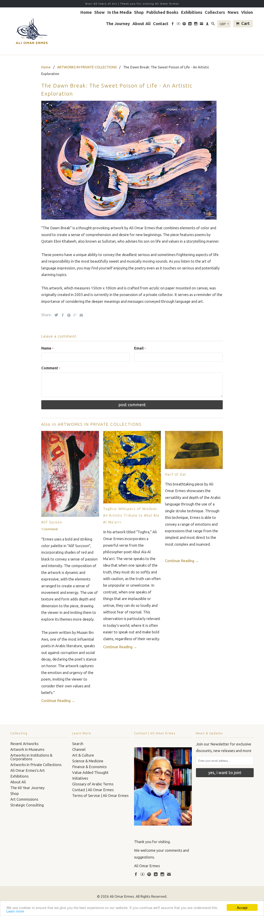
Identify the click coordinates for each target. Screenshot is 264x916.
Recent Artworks (24, 744)
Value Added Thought (90, 772)
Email (140, 348)
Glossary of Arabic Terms (92, 784)
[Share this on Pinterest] (68, 315)
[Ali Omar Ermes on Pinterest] (184, 24)
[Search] (213, 24)
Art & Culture (83, 755)
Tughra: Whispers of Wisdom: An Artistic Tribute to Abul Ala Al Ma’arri (131, 515)
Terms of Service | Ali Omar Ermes (100, 795)
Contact (161, 24)
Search (77, 744)
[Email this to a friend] (80, 315)
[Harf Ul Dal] (194, 468)
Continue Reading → (58, 700)
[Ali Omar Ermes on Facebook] (172, 24)
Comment (50, 368)
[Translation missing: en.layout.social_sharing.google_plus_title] (74, 315)
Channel (79, 749)
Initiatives (80, 778)
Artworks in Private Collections (35, 765)
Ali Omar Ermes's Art (27, 770)
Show (99, 13)
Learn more (15, 911)
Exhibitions (191, 13)
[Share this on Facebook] (61, 315)
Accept (242, 907)
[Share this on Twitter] (55, 315)
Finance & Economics (89, 767)
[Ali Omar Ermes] (31, 31)
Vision (247, 13)
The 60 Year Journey (27, 788)
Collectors (215, 13)
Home (86, 13)
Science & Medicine (87, 761)
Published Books (162, 13)
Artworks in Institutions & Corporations (31, 757)
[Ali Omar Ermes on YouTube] (178, 24)
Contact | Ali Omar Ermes (93, 790)
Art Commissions (24, 799)
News (233, 13)
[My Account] (207, 24)
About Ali (141, 24)
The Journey (118, 24)
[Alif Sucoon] (70, 515)
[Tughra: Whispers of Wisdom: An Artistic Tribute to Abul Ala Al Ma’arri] (132, 502)
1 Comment (49, 529)
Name (47, 348)
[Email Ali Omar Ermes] (201, 24)
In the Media (119, 13)
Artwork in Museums (27, 749)
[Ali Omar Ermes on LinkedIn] (190, 24)
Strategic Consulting (27, 805)
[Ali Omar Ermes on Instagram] (195, 24)
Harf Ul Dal (175, 474)
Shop (139, 13)
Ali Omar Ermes (122, 896)
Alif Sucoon (51, 522)
